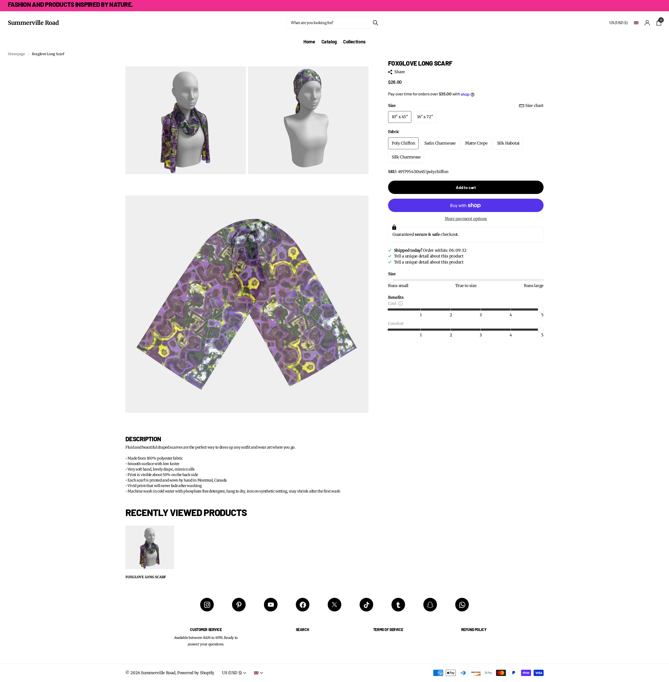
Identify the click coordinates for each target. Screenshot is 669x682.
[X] (334, 604)
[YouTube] (271, 604)
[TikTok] (366, 604)
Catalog (329, 41)
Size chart (534, 105)
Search (302, 629)
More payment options (466, 218)
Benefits (396, 297)
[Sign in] (647, 23)
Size (466, 105)
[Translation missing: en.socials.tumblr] (398, 604)
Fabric (393, 131)
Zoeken (375, 23)
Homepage (16, 54)
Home (309, 41)
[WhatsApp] (462, 604)
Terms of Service (388, 629)
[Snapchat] (430, 604)
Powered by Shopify (195, 672)
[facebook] (302, 604)
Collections (354, 41)
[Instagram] (207, 604)
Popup (400, 303)
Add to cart (466, 187)
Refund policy (474, 629)
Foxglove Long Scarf (145, 577)
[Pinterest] (239, 604)
